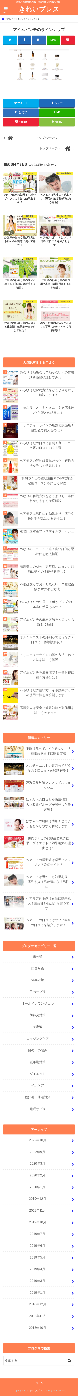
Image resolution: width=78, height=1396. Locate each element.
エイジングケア (37, 1038)
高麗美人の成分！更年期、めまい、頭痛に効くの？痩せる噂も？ (47, 569)
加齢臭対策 (38, 1015)
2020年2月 (37, 1175)
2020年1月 (37, 1187)
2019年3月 (37, 1281)
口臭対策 (37, 968)
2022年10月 (37, 1140)
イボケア (37, 1085)
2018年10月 (37, 1327)
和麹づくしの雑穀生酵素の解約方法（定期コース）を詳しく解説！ (47, 480)
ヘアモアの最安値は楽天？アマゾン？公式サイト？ (48, 862)
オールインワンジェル (38, 1003)
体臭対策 (37, 980)
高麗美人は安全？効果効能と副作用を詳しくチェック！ (47, 710)
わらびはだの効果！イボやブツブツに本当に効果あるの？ (47, 604)
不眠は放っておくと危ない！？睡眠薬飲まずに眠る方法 (47, 586)
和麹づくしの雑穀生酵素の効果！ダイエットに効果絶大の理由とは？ (48, 843)
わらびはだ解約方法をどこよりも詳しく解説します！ (47, 392)
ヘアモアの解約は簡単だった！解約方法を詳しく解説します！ (47, 463)
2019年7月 (37, 1234)
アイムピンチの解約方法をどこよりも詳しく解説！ (47, 622)
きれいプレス (39, 9)
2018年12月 (37, 1304)
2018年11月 (37, 1316)
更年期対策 (38, 1062)
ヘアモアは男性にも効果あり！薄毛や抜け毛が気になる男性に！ (47, 516)
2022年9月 (37, 1152)
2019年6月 (37, 1245)
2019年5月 (37, 1257)
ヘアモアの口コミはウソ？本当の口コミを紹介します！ (48, 922)
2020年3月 (37, 1163)
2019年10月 (37, 1222)
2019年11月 (37, 1210)
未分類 (37, 956)
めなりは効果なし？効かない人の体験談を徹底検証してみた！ (47, 374)
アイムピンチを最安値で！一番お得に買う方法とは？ (47, 675)
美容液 (37, 1027)
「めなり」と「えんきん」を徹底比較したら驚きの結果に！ (47, 410)
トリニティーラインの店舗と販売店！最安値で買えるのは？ (47, 427)
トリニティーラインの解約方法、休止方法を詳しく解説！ (47, 657)
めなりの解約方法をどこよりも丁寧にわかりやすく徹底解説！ (47, 498)
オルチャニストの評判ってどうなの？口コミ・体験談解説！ (47, 639)
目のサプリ (38, 991)
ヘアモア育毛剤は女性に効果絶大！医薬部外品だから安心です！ (48, 903)
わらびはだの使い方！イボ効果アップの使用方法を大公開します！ (47, 692)
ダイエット (38, 1074)
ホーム (39, 1383)
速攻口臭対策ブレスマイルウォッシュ (47, 531)
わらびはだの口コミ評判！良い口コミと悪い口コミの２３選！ (47, 445)
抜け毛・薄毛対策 (37, 1097)
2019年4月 (37, 1269)
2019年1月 (37, 1292)
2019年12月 (37, 1198)
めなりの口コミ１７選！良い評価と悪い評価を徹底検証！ (47, 551)
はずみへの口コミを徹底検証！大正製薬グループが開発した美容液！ (48, 804)
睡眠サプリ (38, 1109)
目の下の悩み (37, 1050)
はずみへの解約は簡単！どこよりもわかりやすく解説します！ (48, 823)
